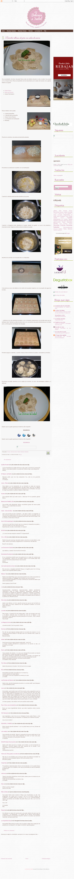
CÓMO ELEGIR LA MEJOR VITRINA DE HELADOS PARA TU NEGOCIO (63, 312)
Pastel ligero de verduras (60, 316)
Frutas (8, 451)
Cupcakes (60, 214)
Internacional (14, 451)
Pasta (18, 451)
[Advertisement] (25, 868)
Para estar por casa (59, 327)
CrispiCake (4, 763)
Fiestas (66, 216)
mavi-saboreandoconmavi (8, 566)
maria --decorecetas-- (7, 510)
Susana (3, 493)
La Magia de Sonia (6, 622)
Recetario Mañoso (67, 223)
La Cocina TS (38, 31)
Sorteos (60, 228)
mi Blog (58, 164)
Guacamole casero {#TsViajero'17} (62, 332)
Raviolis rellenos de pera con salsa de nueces (22, 38)
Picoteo (31, 31)
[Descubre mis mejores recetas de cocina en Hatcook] (60, 292)
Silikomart (55, 228)
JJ (1, 587)
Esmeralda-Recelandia (7, 554)
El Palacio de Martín (6, 474)
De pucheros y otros (60, 315)
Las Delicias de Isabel (60, 318)
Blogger (68, 233)
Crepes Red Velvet (59, 320)
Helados (62, 217)
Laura (2, 688)
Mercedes (3, 600)
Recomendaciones (67, 227)
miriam (3, 639)
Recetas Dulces (22, 31)
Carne (65, 212)
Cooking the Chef (62, 213)
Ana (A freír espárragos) (7, 521)
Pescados (69, 222)
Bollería (61, 212)
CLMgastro (55, 213)
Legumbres (60, 220)
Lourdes (3, 610)
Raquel (3, 810)
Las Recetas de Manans (7, 680)
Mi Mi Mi (3, 530)
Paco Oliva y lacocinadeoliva (8, 705)
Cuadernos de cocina (60, 322)
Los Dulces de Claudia (7, 547)
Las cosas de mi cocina (60, 331)
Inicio (3, 31)
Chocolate (69, 212)
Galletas (55, 217)
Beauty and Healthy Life (7, 501)
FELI (2, 669)
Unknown (3, 773)
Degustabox (66, 214)
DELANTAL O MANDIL (6, 723)
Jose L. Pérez (4, 483)
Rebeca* (3, 573)
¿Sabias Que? (57, 210)
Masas (65, 220)
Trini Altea (3, 663)
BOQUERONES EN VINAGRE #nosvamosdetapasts (63, 337)
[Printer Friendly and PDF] (48, 455)
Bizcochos (56, 212)
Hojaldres (69, 217)
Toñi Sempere (4, 713)
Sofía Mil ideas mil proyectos (8, 742)
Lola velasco (4, 731)
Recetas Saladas (11, 31)
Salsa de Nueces (9, 92)
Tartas (65, 229)
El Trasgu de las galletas (60, 335)
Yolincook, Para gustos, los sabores (10, 753)
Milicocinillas (4, 792)
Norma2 (3, 629)
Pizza (60, 223)
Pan (45, 31)
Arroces (65, 210)
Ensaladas (62, 216)
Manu (2, 784)
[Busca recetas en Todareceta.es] (59, 295)
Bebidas (70, 210)
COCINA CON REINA (59, 310)
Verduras (70, 229)
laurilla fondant (5, 464)
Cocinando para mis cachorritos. (62, 305)
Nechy (3, 650)
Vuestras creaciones (57, 230)
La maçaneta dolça (6, 820)
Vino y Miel (4, 537)
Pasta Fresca (8, 90)
